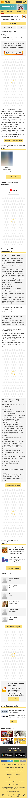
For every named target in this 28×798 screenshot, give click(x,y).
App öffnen (19, 1)
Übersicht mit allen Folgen (13, 140)
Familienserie (6, 31)
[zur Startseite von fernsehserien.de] (2, 2)
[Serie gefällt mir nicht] (21, 27)
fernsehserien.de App (13, 750)
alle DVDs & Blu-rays (13, 177)
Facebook (21, 781)
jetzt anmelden (13, 699)
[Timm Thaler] (20, 734)
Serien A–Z (14, 771)
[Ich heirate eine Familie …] (20, 741)
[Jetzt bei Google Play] (7, 755)
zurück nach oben (13, 784)
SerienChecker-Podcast (16, 767)
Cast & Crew (6, 573)
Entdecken (8, 796)
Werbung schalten (8, 781)
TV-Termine (17, 11)
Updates (7, 767)
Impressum (10, 774)
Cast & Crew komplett (13, 627)
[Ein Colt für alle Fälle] (7, 741)
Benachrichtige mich (14, 53)
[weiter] (25, 12)
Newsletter (6, 771)
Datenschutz (17, 774)
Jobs (21, 777)
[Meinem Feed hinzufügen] (24, 16)
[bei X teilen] (10, 761)
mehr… (13, 721)
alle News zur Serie (13, 568)
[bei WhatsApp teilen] (17, 761)
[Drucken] (23, 761)
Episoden (9, 11)
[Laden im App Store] (20, 755)
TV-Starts (19, 796)
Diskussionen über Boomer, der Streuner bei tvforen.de (17, 716)
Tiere (14, 31)
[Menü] (24, 2)
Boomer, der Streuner (9, 1)
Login (24, 796)
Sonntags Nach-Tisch (14, 134)
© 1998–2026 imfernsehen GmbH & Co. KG (13, 764)
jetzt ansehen (14, 23)
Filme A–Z (20, 771)
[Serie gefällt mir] (8, 27)
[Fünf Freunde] (7, 734)
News (2, 796)
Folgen (4, 35)
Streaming (13, 796)
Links (15, 781)
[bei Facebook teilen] (4, 761)
